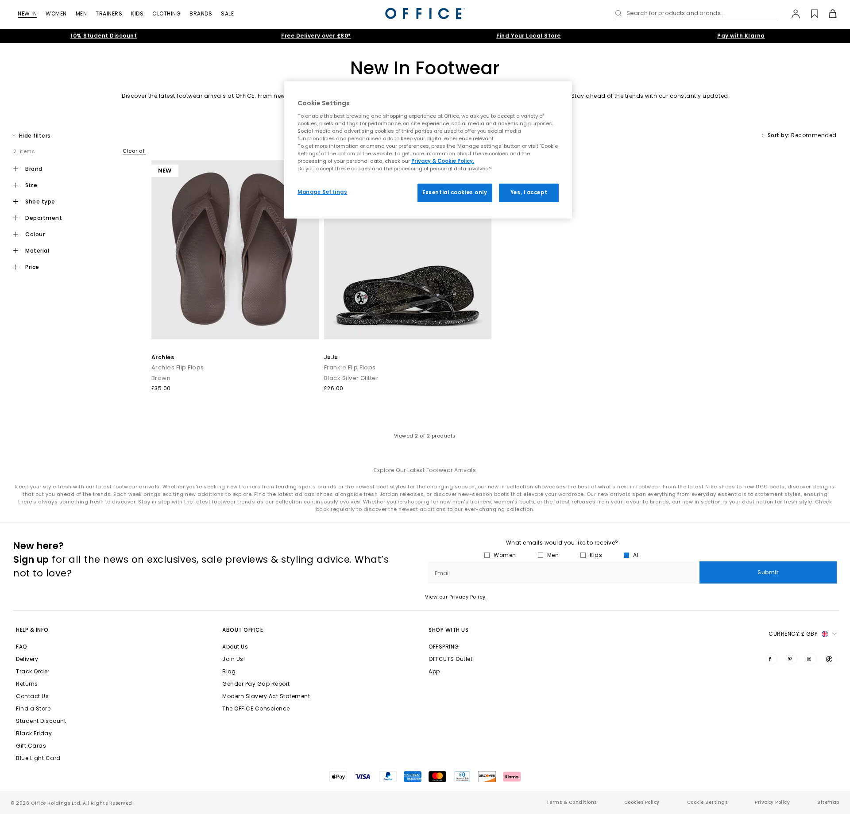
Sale (227, 13)
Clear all (134, 150)
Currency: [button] (793, 633)
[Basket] (827, 14)
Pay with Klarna (741, 35)
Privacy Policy (772, 802)
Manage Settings (323, 192)
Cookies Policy (642, 802)
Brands (200, 13)
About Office (242, 630)
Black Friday (34, 733)
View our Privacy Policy (455, 596)
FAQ (21, 646)
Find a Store (33, 708)
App (434, 671)
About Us (235, 646)
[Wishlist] (809, 14)
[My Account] (791, 14)
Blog (229, 671)
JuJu (331, 357)
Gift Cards (31, 745)
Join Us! (233, 659)
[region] (428, 150)
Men (81, 13)
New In (27, 13)
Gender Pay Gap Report (256, 683)
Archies (162, 357)
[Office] (425, 13)
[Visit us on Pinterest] (791, 658)
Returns (27, 683)
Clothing (166, 13)
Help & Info (32, 630)
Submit (767, 572)
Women (56, 13)
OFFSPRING (444, 646)
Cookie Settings (707, 802)
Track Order (33, 671)
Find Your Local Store (528, 35)
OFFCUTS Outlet (450, 659)
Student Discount (41, 721)
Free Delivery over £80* (316, 35)
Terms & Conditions (571, 802)
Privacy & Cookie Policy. (442, 161)
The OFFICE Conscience (256, 708)
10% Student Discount (103, 35)
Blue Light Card (38, 758)
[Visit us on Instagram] (811, 658)
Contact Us (32, 696)
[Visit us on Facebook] (771, 658)
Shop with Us (448, 630)
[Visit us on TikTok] (831, 658)
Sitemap (828, 802)
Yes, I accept (528, 192)
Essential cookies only (454, 192)
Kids (137, 13)
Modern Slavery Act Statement (266, 696)
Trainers (109, 13)
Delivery (27, 659)
